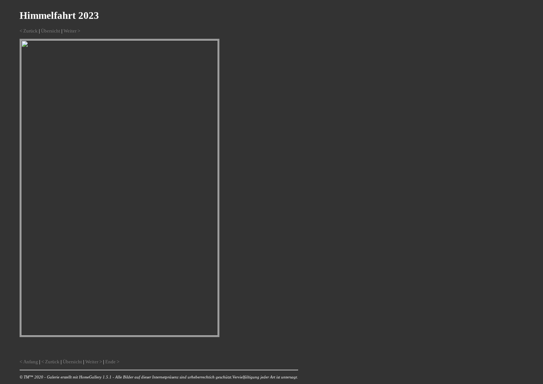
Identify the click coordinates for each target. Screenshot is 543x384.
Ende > (112, 361)
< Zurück (29, 31)
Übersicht (50, 31)
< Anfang (29, 361)
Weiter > (72, 31)
